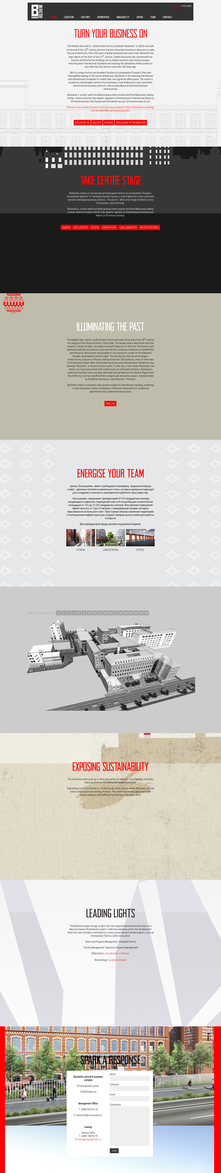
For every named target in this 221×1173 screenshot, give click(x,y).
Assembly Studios (117, 960)
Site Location (80, 227)
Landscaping (110, 550)
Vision (53, 17)
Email (112, 1094)
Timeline (110, 403)
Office (140, 550)
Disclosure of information (131, 122)
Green (140, 17)
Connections (109, 227)
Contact (167, 17)
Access (95, 227)
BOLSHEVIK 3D (82, 122)
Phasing (108, 122)
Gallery (97, 122)
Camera (66, 227)
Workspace (103, 17)
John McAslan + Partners (117, 953)
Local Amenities (128, 227)
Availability (123, 17)
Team (153, 17)
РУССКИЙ (186, 6)
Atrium (80, 550)
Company (114, 1084)
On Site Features (149, 227)
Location (69, 17)
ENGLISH (176, 6)
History (85, 17)
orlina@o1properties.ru (89, 1139)
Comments (115, 1104)
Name (113, 1074)
